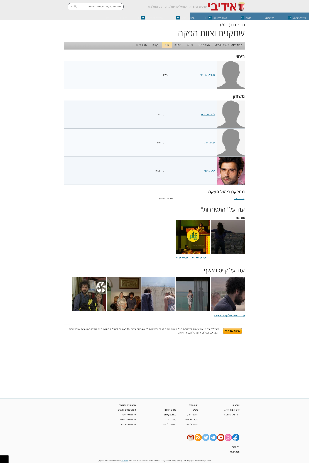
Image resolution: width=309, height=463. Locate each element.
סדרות (248, 17)
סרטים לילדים (170, 419)
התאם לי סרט (192, 414)
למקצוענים (141, 44)
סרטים (195, 409)
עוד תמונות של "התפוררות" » (191, 257)
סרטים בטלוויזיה (220, 17)
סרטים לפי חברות (128, 424)
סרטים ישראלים (188, 17)
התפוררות (238, 24)
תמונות (177, 44)
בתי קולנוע (269, 17)
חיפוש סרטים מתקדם (127, 409)
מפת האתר (234, 451)
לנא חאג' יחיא (208, 114)
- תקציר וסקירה (228, 44)
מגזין (125, 17)
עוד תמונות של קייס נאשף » (229, 315)
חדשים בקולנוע (299, 17)
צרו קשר (235, 446)
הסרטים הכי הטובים (154, 17)
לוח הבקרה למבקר (231, 414)
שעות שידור (204, 44)
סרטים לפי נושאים (128, 419)
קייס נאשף (209, 170)
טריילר (190, 44)
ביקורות (156, 44)
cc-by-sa (124, 461)
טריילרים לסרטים (169, 424)
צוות (167, 44)
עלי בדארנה (209, 142)
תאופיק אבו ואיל (207, 75)
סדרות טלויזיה (192, 424)
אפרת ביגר (239, 198)
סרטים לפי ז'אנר (129, 414)
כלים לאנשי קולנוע (231, 409)
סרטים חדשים (170, 409)
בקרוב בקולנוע (170, 414)
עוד (107, 17)
